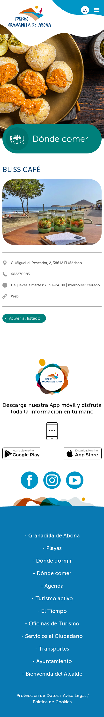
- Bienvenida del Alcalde (52, 674)
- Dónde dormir (52, 561)
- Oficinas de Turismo (52, 623)
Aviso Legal (74, 695)
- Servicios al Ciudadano (52, 636)
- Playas (52, 548)
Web (15, 296)
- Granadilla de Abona (52, 535)
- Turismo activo (52, 598)
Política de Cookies (52, 701)
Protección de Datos (37, 695)
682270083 (20, 274)
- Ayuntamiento (52, 661)
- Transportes (52, 648)
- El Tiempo (52, 611)
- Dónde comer (52, 573)
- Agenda (52, 586)
